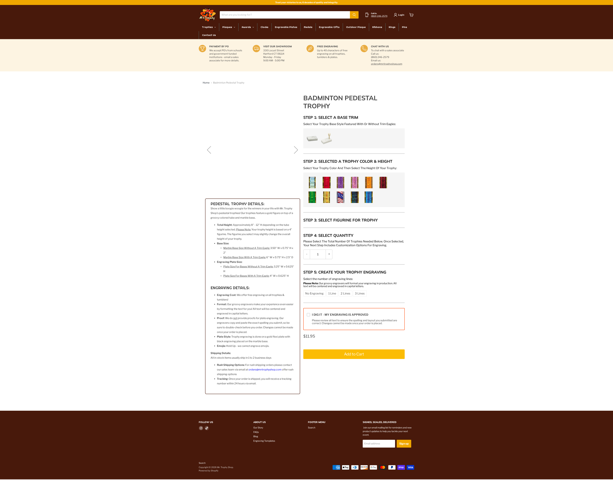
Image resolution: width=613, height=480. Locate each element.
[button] (311, 138)
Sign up (404, 443)
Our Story (258, 427)
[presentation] (349, 124)
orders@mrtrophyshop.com (386, 63)
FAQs (256, 432)
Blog (255, 436)
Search (311, 427)
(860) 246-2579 (379, 16)
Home (206, 82)
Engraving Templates (264, 440)
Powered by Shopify (208, 470)
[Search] (354, 15)
